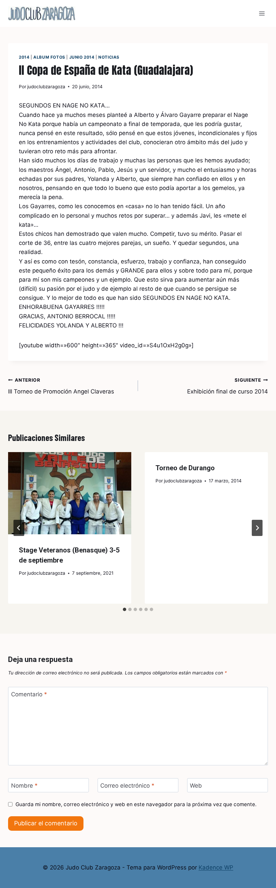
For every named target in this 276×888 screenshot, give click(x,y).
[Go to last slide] (18, 528)
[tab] (124, 609)
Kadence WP (216, 867)
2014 (24, 57)
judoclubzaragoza (46, 86)
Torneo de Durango (185, 468)
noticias (108, 57)
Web (196, 785)
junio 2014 (82, 57)
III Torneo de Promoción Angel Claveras (61, 386)
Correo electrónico (127, 785)
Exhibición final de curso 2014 (227, 386)
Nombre (24, 785)
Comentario (29, 694)
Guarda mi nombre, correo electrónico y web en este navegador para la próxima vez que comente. (135, 804)
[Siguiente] (257, 528)
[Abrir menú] (261, 13)
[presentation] (69, 493)
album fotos (49, 57)
